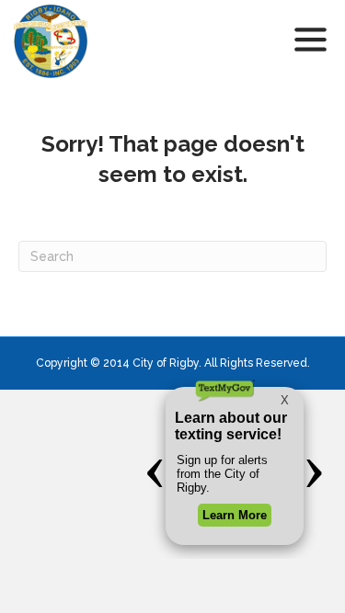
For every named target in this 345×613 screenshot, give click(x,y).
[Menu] (310, 41)
